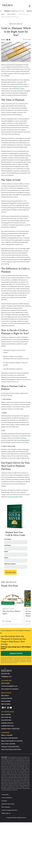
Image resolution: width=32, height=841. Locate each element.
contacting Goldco (13, 497)
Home (2, 14)
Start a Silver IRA (6, 717)
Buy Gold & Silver (6, 720)
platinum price (17, 86)
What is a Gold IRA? (7, 735)
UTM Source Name (10, 564)
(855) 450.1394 (5, 674)
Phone (6, 558)
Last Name (7, 545)
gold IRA (3, 451)
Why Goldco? (5, 695)
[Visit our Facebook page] (3, 708)
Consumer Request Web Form (9, 810)
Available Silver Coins (7, 726)
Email (6, 551)
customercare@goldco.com (9, 686)
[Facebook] (7, 40)
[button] (29, 6)
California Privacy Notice (8, 804)
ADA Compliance (6, 807)
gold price (28, 207)
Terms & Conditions (7, 797)
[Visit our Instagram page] (8, 708)
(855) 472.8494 (5, 683)
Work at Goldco (5, 704)
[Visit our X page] (5, 708)
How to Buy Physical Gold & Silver (11, 749)
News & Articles (11, 14)
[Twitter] (9, 40)
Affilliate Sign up (6, 813)
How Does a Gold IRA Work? (9, 738)
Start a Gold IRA (6, 714)
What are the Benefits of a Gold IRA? (12, 741)
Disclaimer (4, 801)
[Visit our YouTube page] (11, 708)
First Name (7, 539)
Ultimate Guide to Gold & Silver (10, 729)
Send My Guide (11, 572)
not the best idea (23, 440)
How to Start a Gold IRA (8, 744)
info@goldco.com (6, 676)
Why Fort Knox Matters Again (11, 612)
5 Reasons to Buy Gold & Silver (10, 746)
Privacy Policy (5, 794)
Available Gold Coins (7, 723)
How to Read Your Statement (9, 689)
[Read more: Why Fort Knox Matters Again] (22, 621)
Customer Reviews (6, 698)
